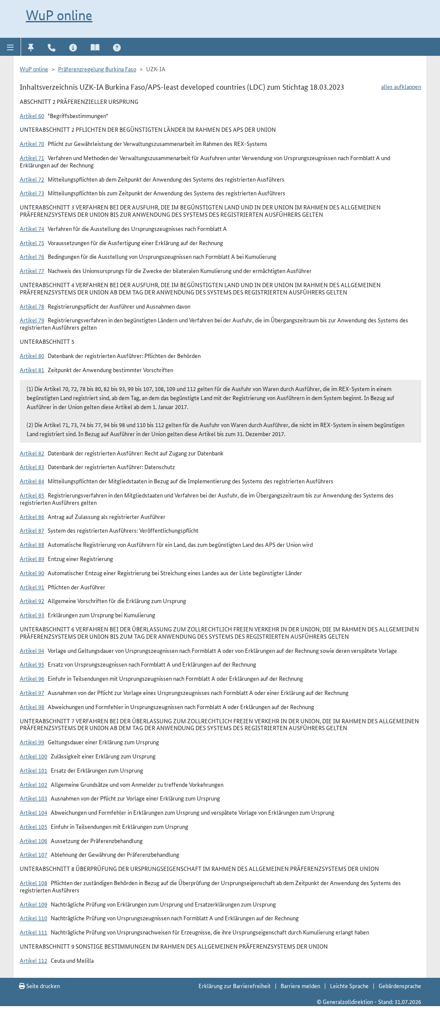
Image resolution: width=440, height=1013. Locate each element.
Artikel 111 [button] (33, 932)
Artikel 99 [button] (32, 741)
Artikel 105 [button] (33, 826)
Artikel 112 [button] (33, 960)
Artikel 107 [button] (33, 854)
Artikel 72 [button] (32, 179)
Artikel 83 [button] (32, 466)
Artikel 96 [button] (32, 678)
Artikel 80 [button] (32, 355)
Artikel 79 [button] (32, 319)
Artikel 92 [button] (32, 600)
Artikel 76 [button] (32, 256)
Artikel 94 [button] (32, 650)
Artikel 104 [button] (33, 812)
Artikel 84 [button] (32, 480)
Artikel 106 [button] (33, 840)
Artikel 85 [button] (32, 495)
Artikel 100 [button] (33, 756)
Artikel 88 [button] (32, 544)
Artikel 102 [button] (33, 784)
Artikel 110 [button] (33, 917)
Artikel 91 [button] (32, 586)
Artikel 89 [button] (32, 558)
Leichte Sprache (349, 985)
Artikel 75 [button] (32, 242)
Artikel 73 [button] (32, 192)
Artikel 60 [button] (32, 115)
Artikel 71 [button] (32, 157)
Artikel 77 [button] (32, 270)
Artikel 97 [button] (32, 692)
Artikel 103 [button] (33, 798)
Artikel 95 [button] (32, 664)
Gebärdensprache (400, 985)
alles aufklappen (401, 86)
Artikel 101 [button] (33, 770)
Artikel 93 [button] (32, 614)
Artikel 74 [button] (32, 228)
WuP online (59, 15)
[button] (10, 47)
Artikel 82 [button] (32, 453)
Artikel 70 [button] (32, 143)
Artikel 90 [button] (32, 572)
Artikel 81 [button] (32, 369)
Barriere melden (300, 985)
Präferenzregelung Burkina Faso (97, 68)
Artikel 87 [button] (32, 530)
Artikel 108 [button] (33, 882)
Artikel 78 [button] (32, 306)
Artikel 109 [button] (33, 904)
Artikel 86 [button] (32, 516)
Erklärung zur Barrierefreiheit (235, 985)
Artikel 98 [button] (32, 706)
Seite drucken (42, 985)
